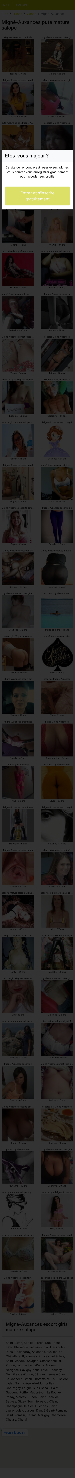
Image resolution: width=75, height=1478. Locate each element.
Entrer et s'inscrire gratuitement (37, 196)
